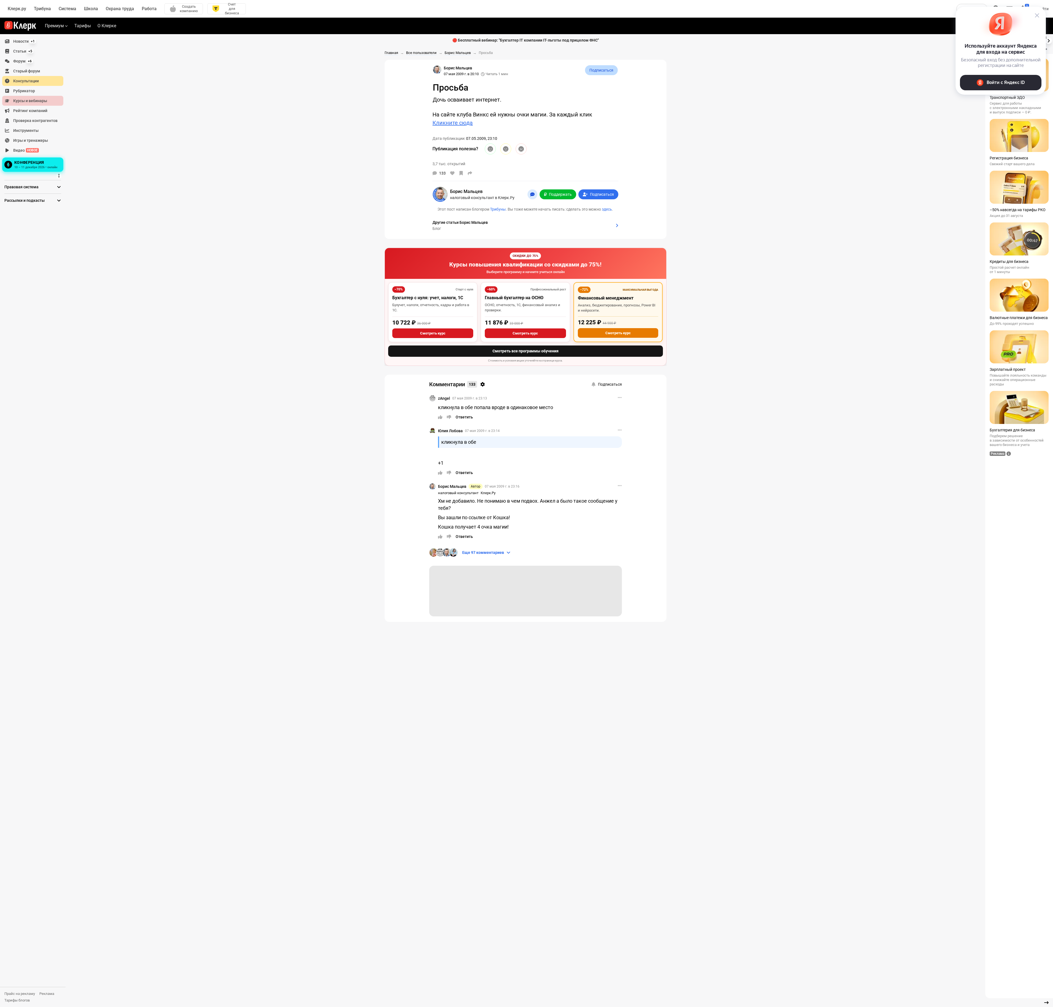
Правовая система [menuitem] (21, 187)
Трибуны (498, 209)
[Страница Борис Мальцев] (437, 69)
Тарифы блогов (17, 1000)
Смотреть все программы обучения (526, 351)
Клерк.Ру (488, 493)
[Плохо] (521, 148)
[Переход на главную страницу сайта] (20, 26)
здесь (607, 209)
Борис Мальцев (452, 486)
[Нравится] (452, 173)
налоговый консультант (458, 493)
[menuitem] (32, 41)
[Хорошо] (490, 148)
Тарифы (82, 25)
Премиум (54, 25)
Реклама (46, 994)
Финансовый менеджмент (605, 298)
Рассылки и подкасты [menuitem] (24, 200)
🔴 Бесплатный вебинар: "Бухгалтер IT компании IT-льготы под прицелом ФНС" (525, 40)
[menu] (35, 104)
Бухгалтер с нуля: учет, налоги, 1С (427, 297)
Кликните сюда (452, 122)
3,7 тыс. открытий (448, 164)
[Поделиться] (470, 173)
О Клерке (106, 25)
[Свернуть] (1046, 1002)
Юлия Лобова (450, 431)
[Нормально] (505, 148)
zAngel (444, 398)
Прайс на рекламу (19, 994)
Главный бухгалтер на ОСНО (514, 297)
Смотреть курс (432, 333)
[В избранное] (461, 173)
